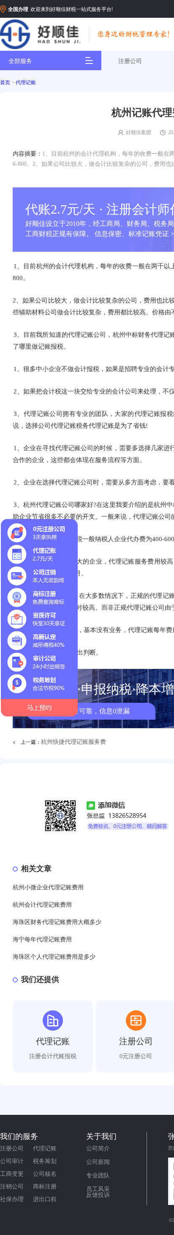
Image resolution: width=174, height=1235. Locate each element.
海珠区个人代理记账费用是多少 (54, 957)
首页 (5, 82)
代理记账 (26, 82)
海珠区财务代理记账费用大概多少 (57, 922)
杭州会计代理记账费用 (42, 905)
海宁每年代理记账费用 (42, 939)
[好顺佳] (40, 34)
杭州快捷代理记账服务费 (73, 742)
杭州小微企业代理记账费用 (48, 887)
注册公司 (130, 60)
